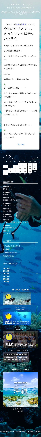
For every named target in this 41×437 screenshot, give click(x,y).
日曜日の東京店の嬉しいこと (13, 199)
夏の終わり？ (7, 188)
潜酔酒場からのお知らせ (11, 246)
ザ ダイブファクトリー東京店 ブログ (20, 8)
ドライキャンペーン (10, 205)
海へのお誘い (7, 210)
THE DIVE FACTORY (20, 290)
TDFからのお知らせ (10, 252)
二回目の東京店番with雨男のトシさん (16, 221)
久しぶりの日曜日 (9, 232)
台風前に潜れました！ (10, 227)
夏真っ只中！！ (8, 216)
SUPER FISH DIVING (20, 370)
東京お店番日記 (21, 24)
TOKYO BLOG (20, 4)
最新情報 (6, 249)
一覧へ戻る (20, 144)
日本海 (7, 194)
